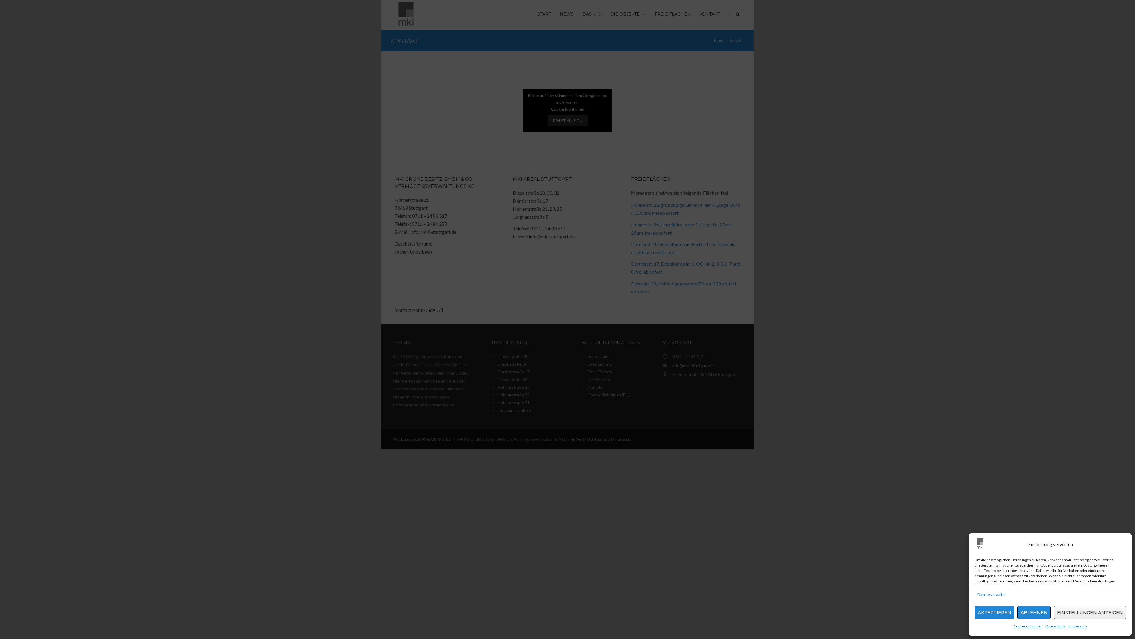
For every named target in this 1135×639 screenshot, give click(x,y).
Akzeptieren (994, 612)
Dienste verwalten (991, 594)
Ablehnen (1034, 612)
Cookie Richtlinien (1028, 626)
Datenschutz (1055, 626)
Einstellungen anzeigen (1090, 612)
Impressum (1077, 626)
